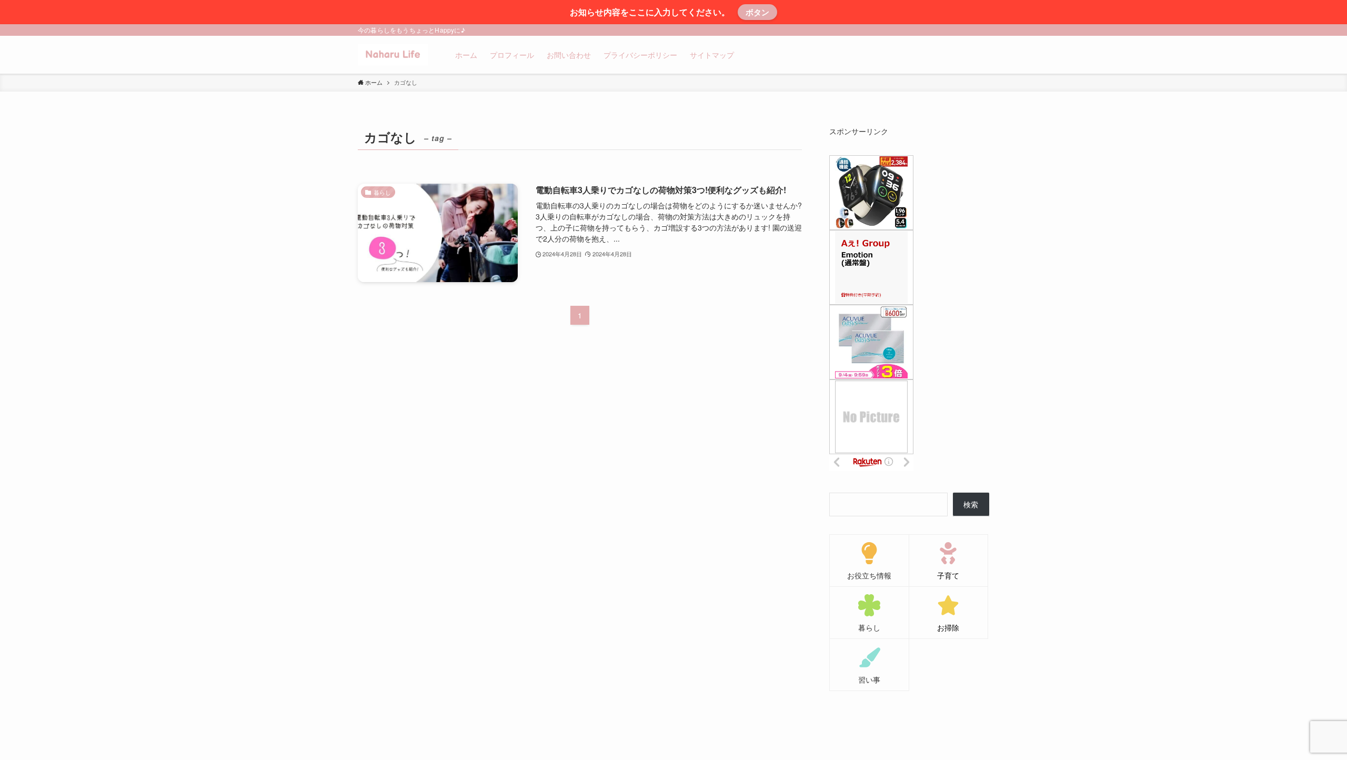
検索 (970, 504)
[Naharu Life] (393, 54)
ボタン (757, 12)
